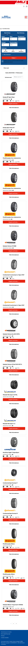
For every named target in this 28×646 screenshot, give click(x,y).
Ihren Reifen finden (6, 28)
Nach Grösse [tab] (7, 32)
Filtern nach (6, 68)
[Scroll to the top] (24, 643)
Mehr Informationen (14, 107)
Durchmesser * (21, 36)
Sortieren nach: (8, 77)
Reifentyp (4, 48)
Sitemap (2, 635)
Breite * (3, 36)
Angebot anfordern (13, 103)
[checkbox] (6, 51)
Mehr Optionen (7, 54)
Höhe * (11, 36)
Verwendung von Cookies (6, 631)
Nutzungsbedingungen (5, 633)
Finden (13, 57)
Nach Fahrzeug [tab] (20, 32)
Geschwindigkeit (13, 42)
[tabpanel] (14, 49)
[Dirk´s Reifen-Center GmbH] (5, 17)
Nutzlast (4, 42)
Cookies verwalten (5, 637)
